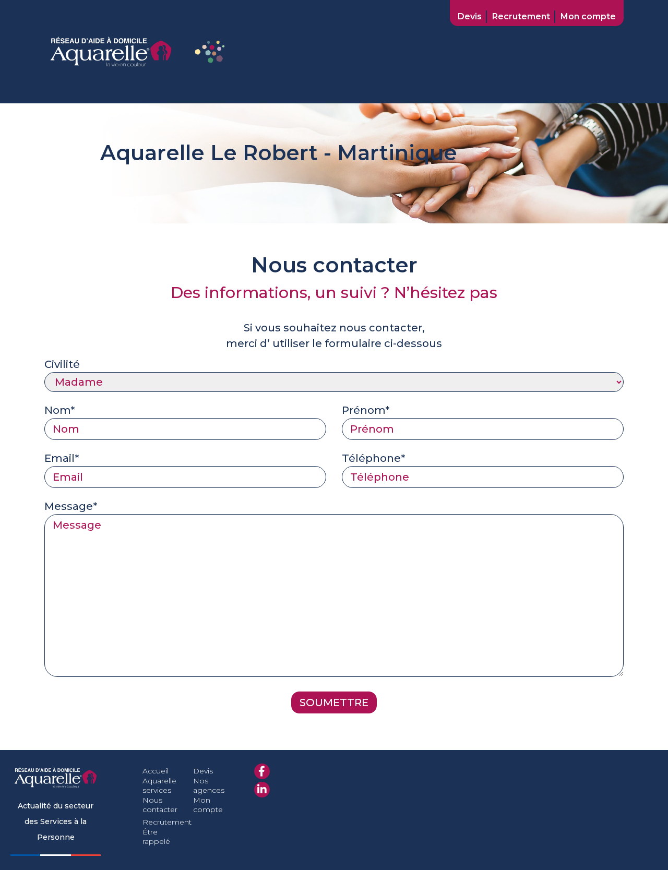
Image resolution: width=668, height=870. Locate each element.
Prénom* (365, 410)
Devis (470, 16)
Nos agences (208, 785)
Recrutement (521, 16)
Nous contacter (159, 804)
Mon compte (588, 16)
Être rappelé (156, 836)
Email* (61, 458)
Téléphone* (373, 458)
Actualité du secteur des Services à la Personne (55, 821)
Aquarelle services (159, 785)
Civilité (62, 364)
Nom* (59, 410)
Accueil (155, 771)
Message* (70, 506)
